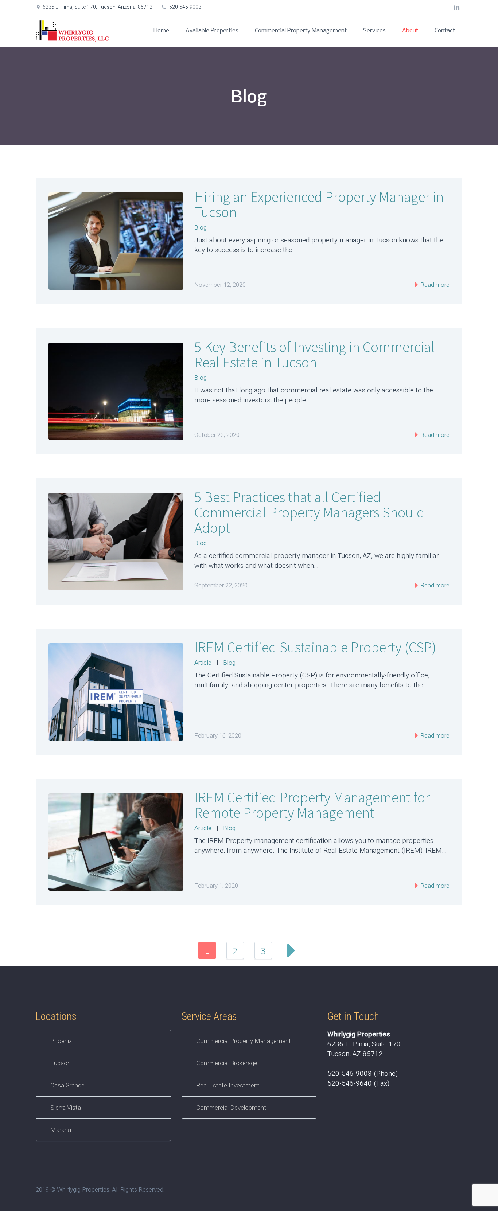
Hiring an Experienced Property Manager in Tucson (319, 204)
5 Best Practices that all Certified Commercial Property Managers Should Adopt (309, 512)
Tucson (60, 1063)
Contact (445, 31)
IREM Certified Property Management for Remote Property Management (312, 805)
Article (202, 662)
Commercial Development (231, 1107)
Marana (60, 1129)
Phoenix (61, 1040)
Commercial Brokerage (226, 1063)
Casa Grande (67, 1085)
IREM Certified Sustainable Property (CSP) (315, 647)
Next (291, 950)
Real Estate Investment (228, 1085)
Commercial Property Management (301, 31)
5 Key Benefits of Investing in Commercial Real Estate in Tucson (314, 354)
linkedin (456, 7)
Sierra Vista (65, 1107)
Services (374, 31)
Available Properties (212, 31)
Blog (200, 227)
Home (161, 31)
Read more (434, 284)
